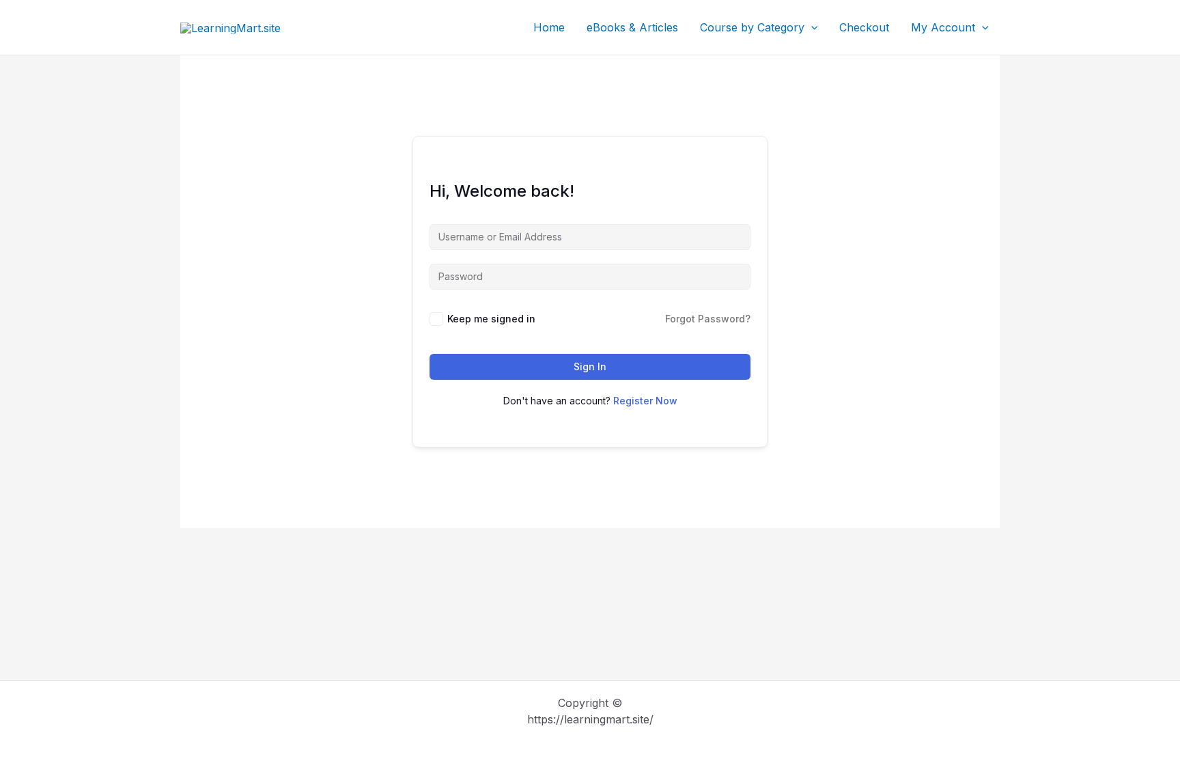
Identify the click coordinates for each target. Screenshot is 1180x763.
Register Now (645, 400)
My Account (943, 27)
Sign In (590, 366)
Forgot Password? (707, 318)
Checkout (864, 27)
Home (549, 27)
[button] (811, 27)
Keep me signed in (491, 318)
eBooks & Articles (632, 27)
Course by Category (752, 27)
